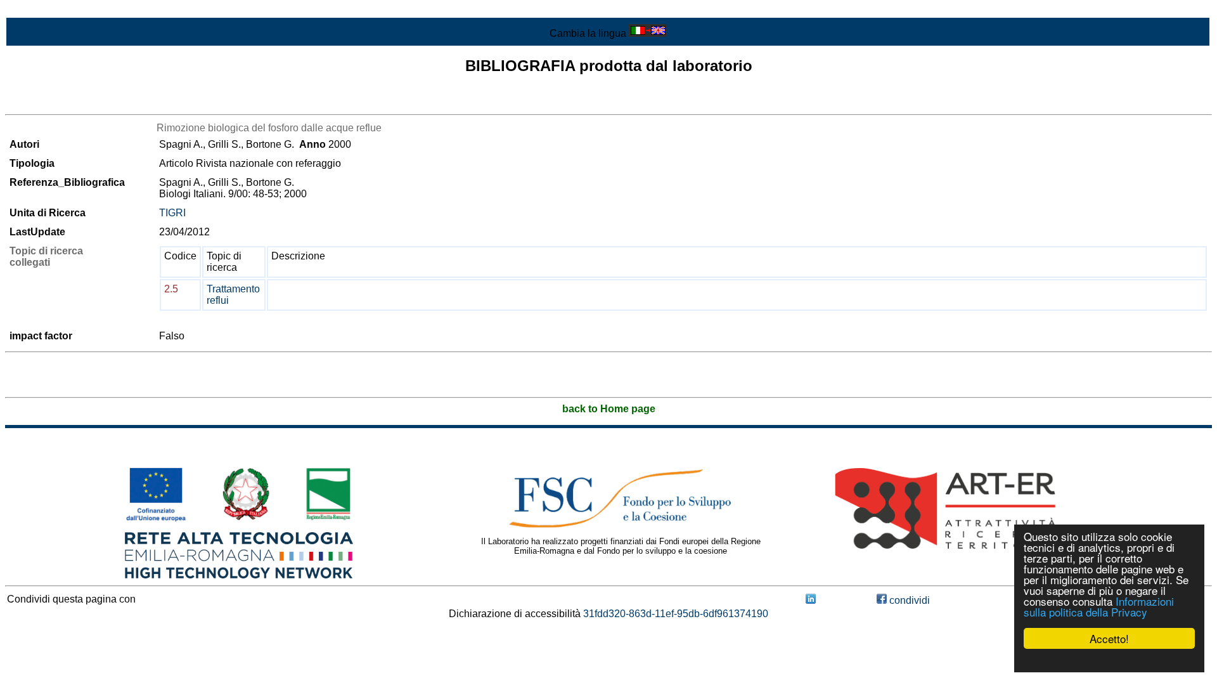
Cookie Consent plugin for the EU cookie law (1109, 660)
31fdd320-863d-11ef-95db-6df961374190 (675, 613)
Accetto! (1109, 638)
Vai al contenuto (41, 10)
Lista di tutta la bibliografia (63, 103)
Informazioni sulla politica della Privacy (1099, 606)
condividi (908, 600)
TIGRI (172, 212)
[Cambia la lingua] (648, 33)
